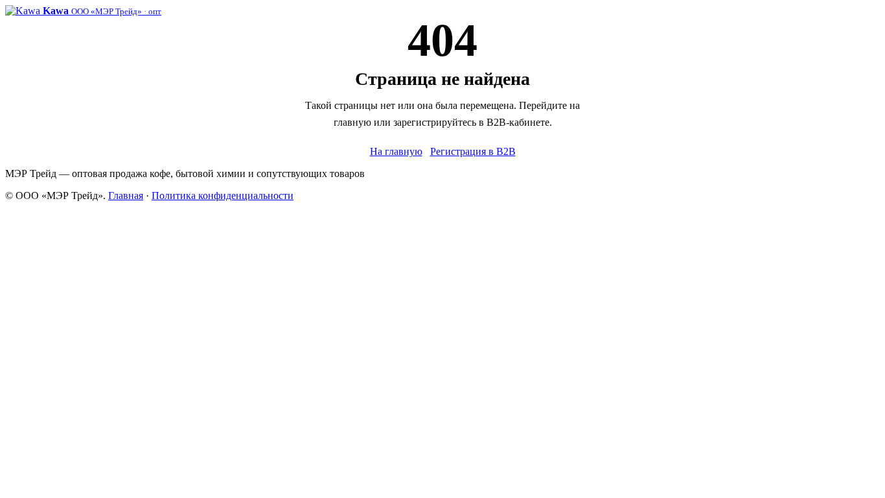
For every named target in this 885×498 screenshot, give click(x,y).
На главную (396, 151)
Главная (125, 195)
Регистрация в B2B (473, 151)
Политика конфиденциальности (222, 195)
